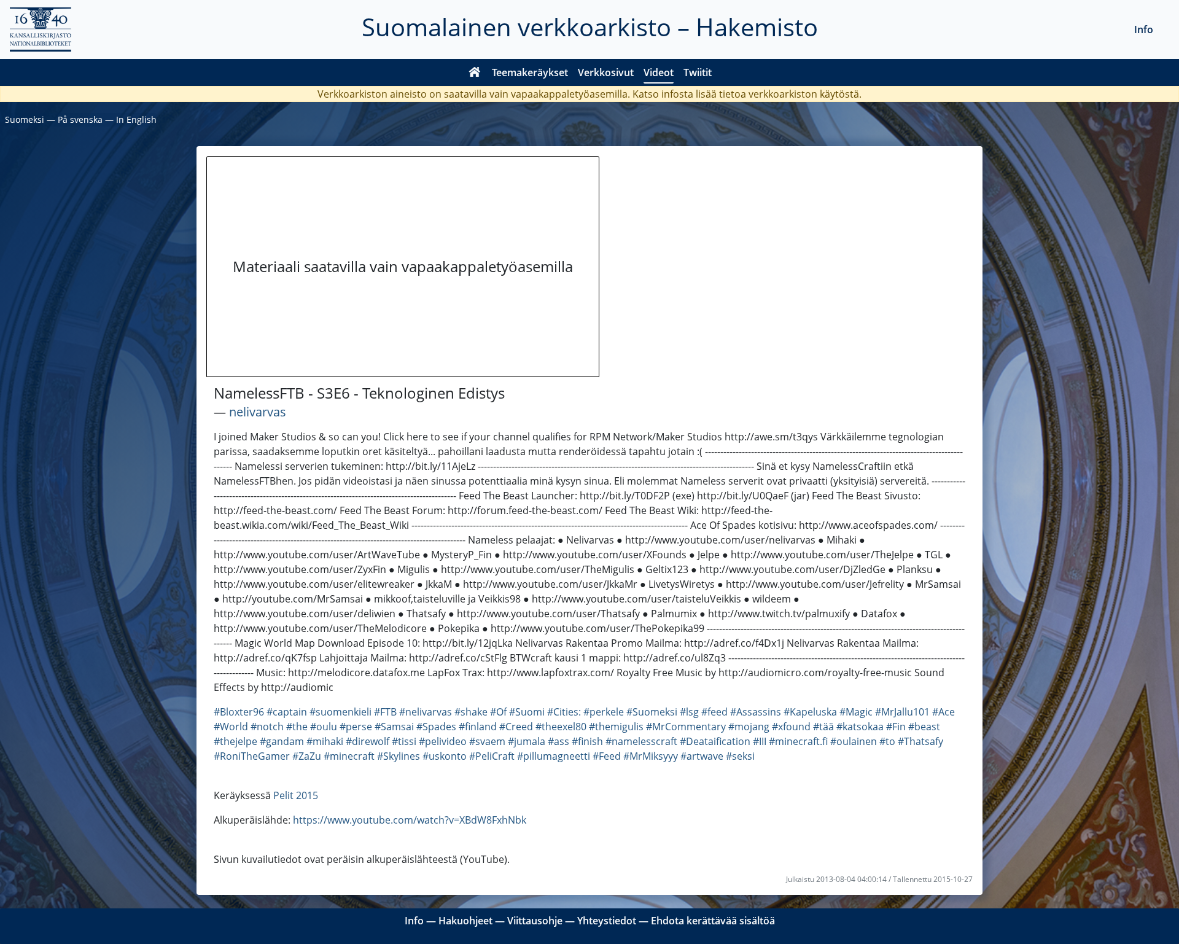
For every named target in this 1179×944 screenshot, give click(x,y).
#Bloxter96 (239, 712)
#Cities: (564, 712)
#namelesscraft (641, 741)
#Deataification (715, 741)
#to (887, 741)
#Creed (516, 726)
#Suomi (527, 712)
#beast (924, 726)
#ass (558, 741)
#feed (714, 712)
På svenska (80, 119)
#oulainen (853, 741)
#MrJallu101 (902, 712)
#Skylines (398, 756)
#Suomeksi (651, 712)
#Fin (896, 726)
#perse (356, 726)
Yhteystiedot (606, 920)
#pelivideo (443, 741)
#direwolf (367, 741)
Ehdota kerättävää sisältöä (713, 920)
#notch (267, 726)
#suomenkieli (340, 712)
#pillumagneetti (553, 756)
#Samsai (394, 726)
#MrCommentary (686, 726)
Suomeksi (24, 119)
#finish (587, 741)
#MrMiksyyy (650, 756)
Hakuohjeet (465, 920)
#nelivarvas (425, 712)
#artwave (701, 756)
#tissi (404, 741)
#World (231, 726)
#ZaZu (306, 756)
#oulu (323, 726)
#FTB (385, 712)
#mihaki (324, 741)
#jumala (526, 741)
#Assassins (755, 712)
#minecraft (349, 756)
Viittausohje (534, 920)
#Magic (856, 712)
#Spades (436, 726)
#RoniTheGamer (252, 756)
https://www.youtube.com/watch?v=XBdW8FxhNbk (409, 820)
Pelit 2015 (295, 795)
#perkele (603, 712)
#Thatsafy (920, 741)
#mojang (748, 726)
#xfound (791, 726)
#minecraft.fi (798, 741)
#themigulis (616, 726)
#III (759, 741)
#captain (287, 712)
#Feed (607, 756)
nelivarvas (257, 412)
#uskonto (444, 756)
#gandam (282, 741)
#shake (471, 712)
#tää (823, 726)
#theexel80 (560, 726)
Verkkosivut (606, 72)
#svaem (487, 741)
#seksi (740, 756)
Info (1143, 29)
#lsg (689, 712)
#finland (478, 726)
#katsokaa (860, 726)
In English (136, 119)
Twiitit (697, 72)
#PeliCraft (492, 756)
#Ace (943, 712)
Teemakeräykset (530, 72)
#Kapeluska (810, 712)
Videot (659, 72)
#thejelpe (235, 741)
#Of (498, 712)
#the (297, 726)
